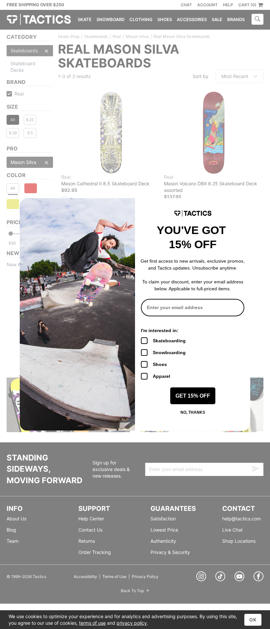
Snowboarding (169, 352)
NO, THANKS (192, 412)
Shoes (160, 364)
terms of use (92, 623)
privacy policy (132, 623)
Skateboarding (169, 340)
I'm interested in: (159, 330)
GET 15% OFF (193, 396)
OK (252, 619)
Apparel (161, 376)
